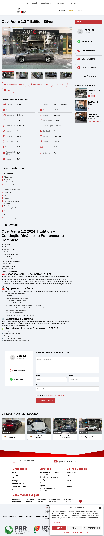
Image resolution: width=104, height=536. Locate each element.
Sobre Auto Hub (18, 484)
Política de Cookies (69, 532)
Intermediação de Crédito (69, 500)
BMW (68, 475)
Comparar (16, 475)
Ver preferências (92, 528)
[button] (100, 508)
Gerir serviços (56, 522)
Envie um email (88, 59)
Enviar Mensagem (46, 400)
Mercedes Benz (72, 472)
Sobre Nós (59, 3)
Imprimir (9, 90)
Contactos (76, 3)
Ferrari (69, 481)
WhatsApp (87, 41)
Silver (80, 10)
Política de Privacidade (81, 532)
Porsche (70, 478)
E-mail (71, 375)
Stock (34, 3)
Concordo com (51, 395)
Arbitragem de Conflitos (54, 500)
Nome (38, 375)
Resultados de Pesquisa (21, 413)
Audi (68, 484)
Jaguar (69, 486)
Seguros (43, 486)
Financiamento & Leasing (49, 477)
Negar (75, 528)
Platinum (61, 10)
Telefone (39, 385)
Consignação (45, 480)
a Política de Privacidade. (56, 395)
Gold (71, 10)
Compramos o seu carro (49, 483)
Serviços (45, 3)
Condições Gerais (42, 500)
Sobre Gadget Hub (19, 486)
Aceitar (59, 528)
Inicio (26, 3)
